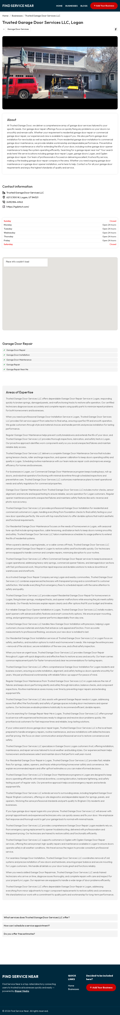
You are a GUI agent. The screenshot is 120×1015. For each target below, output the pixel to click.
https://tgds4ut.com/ (17, 206)
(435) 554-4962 (14, 202)
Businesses (71, 6)
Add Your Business (105, 5)
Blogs (83, 6)
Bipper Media (22, 991)
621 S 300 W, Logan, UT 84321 (22, 197)
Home (59, 6)
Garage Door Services (18, 29)
